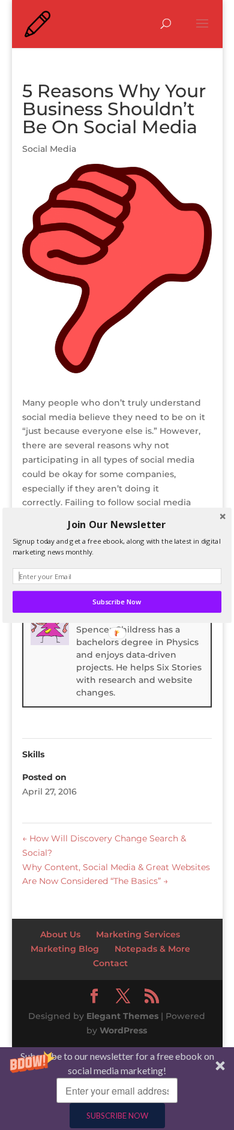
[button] (117, 524)
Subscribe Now (116, 602)
